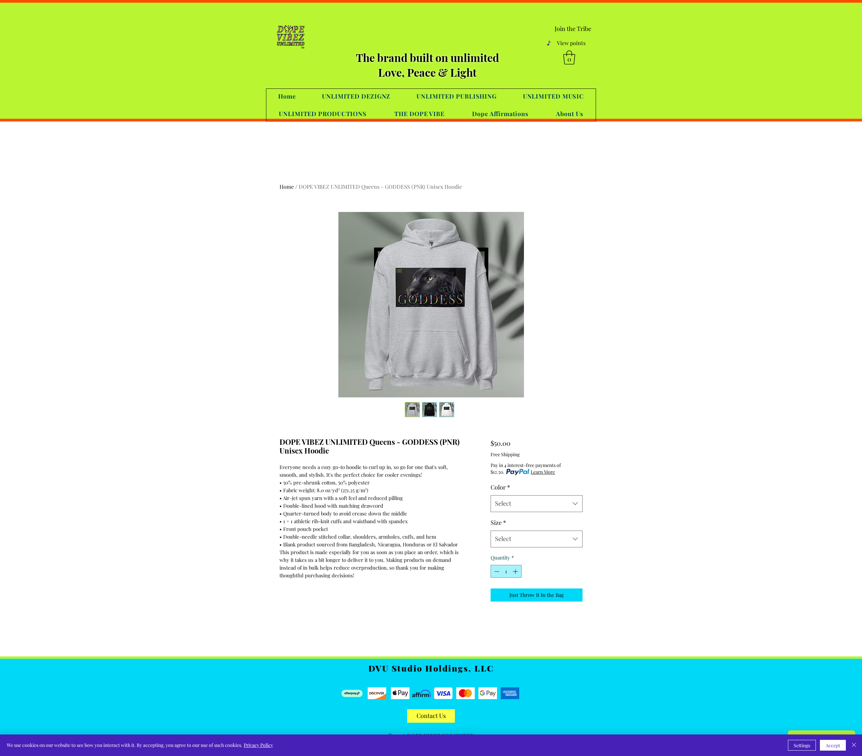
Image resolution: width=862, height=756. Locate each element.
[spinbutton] (505, 571)
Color (500, 487)
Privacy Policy (258, 745)
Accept (833, 745)
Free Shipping (505, 454)
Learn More (543, 472)
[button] (569, 57)
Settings (802, 745)
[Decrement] (496, 571)
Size (498, 522)
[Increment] (516, 571)
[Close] (854, 745)
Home (286, 186)
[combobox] (537, 503)
